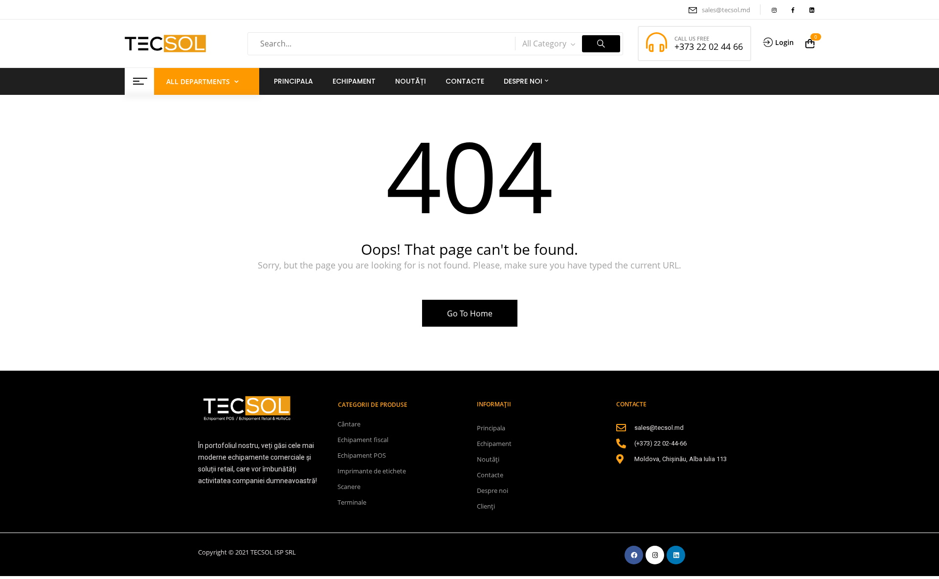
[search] (601, 43)
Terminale (351, 502)
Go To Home (469, 313)
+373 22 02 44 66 (708, 46)
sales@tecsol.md (726, 9)
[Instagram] (655, 555)
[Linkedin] (676, 555)
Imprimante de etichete (371, 471)
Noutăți (488, 459)
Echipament (494, 443)
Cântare (348, 424)
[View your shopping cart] (809, 43)
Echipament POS (361, 455)
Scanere (348, 486)
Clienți (486, 506)
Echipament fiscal (362, 439)
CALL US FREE (691, 38)
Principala (491, 427)
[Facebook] (634, 555)
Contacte (490, 474)
